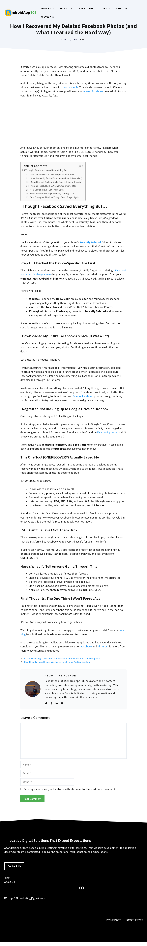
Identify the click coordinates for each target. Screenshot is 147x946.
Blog (6, 878)
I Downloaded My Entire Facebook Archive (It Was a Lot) (55, 178)
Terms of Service (134, 919)
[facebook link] (81, 888)
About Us (122, 8)
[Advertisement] (73, 122)
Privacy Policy (113, 919)
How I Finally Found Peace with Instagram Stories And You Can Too (57, 661)
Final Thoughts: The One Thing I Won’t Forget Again (54, 197)
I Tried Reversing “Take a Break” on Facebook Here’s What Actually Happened (62, 658)
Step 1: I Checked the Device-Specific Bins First (51, 174)
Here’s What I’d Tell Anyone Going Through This (52, 193)
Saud (83, 39)
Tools (103, 8)
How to (64, 8)
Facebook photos (107, 432)
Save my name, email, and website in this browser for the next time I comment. (70, 789)
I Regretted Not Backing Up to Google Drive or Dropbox (56, 182)
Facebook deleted (82, 396)
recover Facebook (92, 91)
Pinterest (103, 646)
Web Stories (86, 8)
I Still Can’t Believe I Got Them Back (46, 189)
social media (71, 87)
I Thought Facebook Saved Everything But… (47, 170)
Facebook (86, 646)
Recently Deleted (90, 242)
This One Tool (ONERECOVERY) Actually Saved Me (52, 186)
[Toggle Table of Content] (79, 166)
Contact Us (48, 17)
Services (46, 8)
